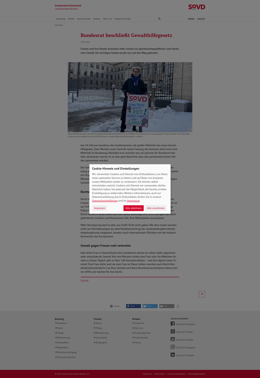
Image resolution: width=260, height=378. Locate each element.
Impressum (133, 200)
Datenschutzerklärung (105, 200)
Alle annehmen (156, 208)
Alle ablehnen (134, 208)
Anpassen (99, 208)
